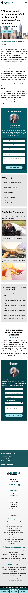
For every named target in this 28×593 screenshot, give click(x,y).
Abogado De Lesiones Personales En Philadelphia (14, 298)
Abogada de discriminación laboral (14, 534)
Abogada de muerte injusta (14, 528)
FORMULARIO (5, 591)
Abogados (14, 498)
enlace (23, 133)
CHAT (24, 591)
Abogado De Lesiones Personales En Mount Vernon (13, 294)
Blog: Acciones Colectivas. (9, 192)
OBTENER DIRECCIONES (7, 464)
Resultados (14, 504)
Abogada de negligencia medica (14, 530)
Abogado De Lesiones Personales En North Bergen (15, 300)
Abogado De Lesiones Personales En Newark (13, 308)
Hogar (14, 493)
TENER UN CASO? (7, 31)
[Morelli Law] (7, 2)
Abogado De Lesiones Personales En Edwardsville (14, 315)
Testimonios (14, 506)
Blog (14, 513)
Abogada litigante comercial (14, 537)
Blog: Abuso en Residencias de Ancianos (13, 182)
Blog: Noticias (7, 200)
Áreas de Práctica (14, 502)
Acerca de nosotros (14, 495)
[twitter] (15, 485)
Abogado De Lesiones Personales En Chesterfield (14, 305)
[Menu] (26, 2)
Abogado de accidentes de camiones (14, 524)
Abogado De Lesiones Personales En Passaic (13, 318)
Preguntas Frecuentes (14, 508)
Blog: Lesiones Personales (9, 197)
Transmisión (14, 515)
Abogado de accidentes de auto (14, 521)
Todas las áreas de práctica (14, 543)
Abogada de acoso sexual (14, 541)
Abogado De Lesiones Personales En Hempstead (14, 310)
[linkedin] (12, 485)
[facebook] (9, 485)
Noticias (14, 511)
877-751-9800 (6, 460)
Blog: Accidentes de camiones (10, 187)
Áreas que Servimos (14, 500)
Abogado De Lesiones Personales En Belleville (14, 313)
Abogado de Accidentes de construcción (14, 526)
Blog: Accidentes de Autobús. (10, 185)
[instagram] (19, 485)
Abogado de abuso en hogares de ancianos (14, 532)
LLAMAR (15, 591)
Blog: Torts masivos (8, 202)
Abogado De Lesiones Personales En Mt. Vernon (14, 303)
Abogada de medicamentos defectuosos (14, 539)
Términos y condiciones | (8, 587)
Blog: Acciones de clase (9, 195)
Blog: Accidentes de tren (9, 190)
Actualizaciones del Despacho (9, 41)
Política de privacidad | (20, 587)
